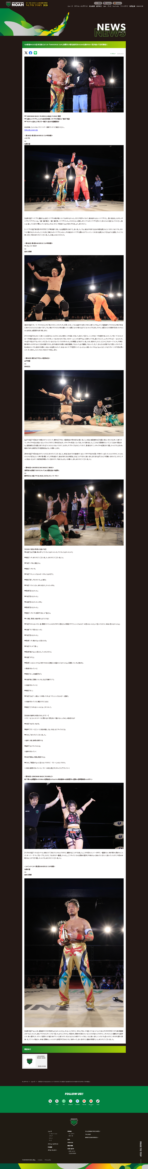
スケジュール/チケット (53, 1144)
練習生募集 (70, 1145)
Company (40, 1160)
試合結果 (50, 1147)
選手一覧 (71, 1136)
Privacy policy (48, 1160)
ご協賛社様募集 (72, 1153)
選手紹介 (70, 1131)
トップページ (25, 1081)
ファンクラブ (88, 1134)
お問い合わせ (71, 1148)
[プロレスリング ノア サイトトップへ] (15, 4)
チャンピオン (71, 1133)
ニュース (33, 1081)
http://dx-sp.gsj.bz (31, 130)
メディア (51, 1136)
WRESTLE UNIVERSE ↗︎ (91, 1137)
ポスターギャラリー (52, 1150)
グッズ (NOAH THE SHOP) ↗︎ (92, 1131)
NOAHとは (70, 1142)
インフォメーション (53, 1133)
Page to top (140, 1149)
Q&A (69, 1139)
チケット (51, 1138)
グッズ (50, 1140)
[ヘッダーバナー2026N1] (36, 4)
